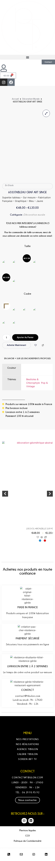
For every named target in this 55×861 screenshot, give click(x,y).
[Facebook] (11, 82)
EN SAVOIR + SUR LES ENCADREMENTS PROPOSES (27, 358)
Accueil (15, 99)
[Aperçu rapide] (41, 537)
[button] (27, 57)
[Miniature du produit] (46, 113)
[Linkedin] (31, 820)
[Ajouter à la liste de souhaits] (35, 345)
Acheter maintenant (16, 345)
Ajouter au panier (25, 337)
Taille (27, 246)
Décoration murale (31, 99)
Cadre (27, 293)
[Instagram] (3, 82)
